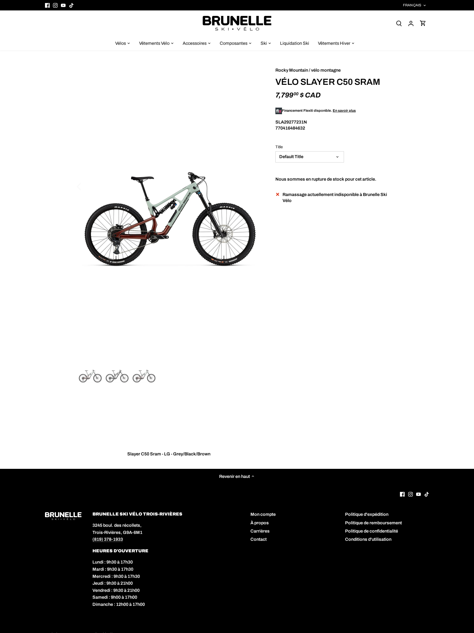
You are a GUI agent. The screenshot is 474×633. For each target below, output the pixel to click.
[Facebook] (47, 5)
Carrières (260, 531)
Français (412, 5)
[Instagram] (55, 5)
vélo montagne (326, 70)
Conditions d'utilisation (368, 539)
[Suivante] (254, 186)
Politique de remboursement (373, 522)
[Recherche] (399, 23)
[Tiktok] (71, 5)
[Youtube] (63, 5)
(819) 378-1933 (107, 539)
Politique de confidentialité (371, 531)
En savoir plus (344, 111)
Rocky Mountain (291, 70)
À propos (259, 522)
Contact (258, 539)
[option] (170, 219)
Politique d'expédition (366, 514)
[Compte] (411, 23)
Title (279, 147)
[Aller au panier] (423, 23)
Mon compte (263, 514)
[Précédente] (86, 186)
